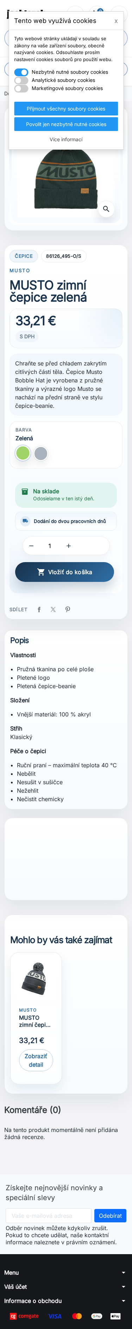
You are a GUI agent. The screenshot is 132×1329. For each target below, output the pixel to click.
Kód (16, 860)
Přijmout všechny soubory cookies (66, 109)
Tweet (53, 609)
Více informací (66, 139)
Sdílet (39, 609)
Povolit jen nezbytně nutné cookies (66, 124)
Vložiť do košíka (65, 572)
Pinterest (67, 609)
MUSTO (20, 270)
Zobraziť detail (36, 1060)
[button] (31, 546)
